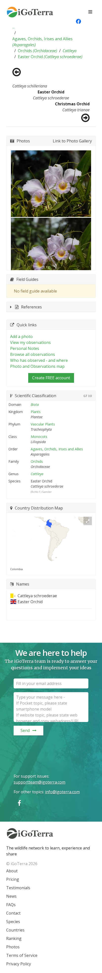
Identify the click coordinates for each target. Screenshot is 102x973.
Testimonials (18, 887)
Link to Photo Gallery (72, 141)
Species (13, 921)
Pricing (12, 879)
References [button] (31, 307)
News (11, 896)
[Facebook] (19, 803)
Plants (36, 411)
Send (25, 730)
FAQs (11, 904)
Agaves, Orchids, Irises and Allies (42, 41)
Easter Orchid (50, 56)
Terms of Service (21, 955)
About (12, 871)
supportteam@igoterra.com (39, 782)
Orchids (37, 50)
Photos (13, 947)
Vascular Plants (43, 424)
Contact (13, 913)
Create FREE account (51, 378)
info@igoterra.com (62, 792)
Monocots (39, 436)
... (13, 27)
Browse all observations (32, 354)
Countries (15, 930)
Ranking (14, 938)
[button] (13, 27)
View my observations (30, 342)
